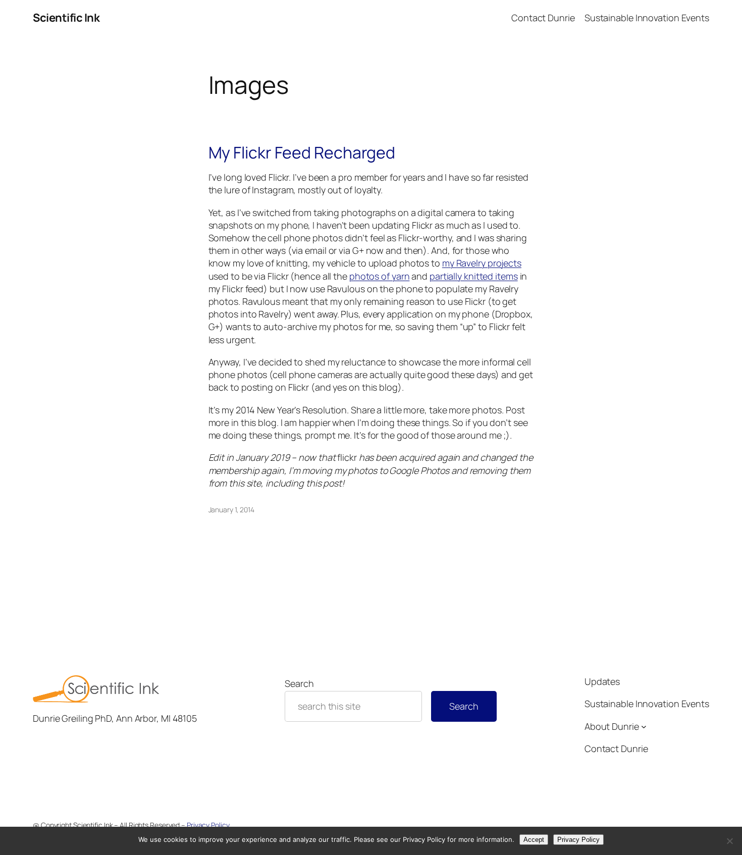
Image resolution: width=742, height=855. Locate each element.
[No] (729, 841)
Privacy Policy (208, 825)
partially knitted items (474, 276)
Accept (533, 839)
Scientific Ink (66, 17)
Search (299, 683)
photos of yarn (379, 276)
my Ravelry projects (481, 263)
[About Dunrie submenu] (644, 726)
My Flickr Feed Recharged (302, 152)
